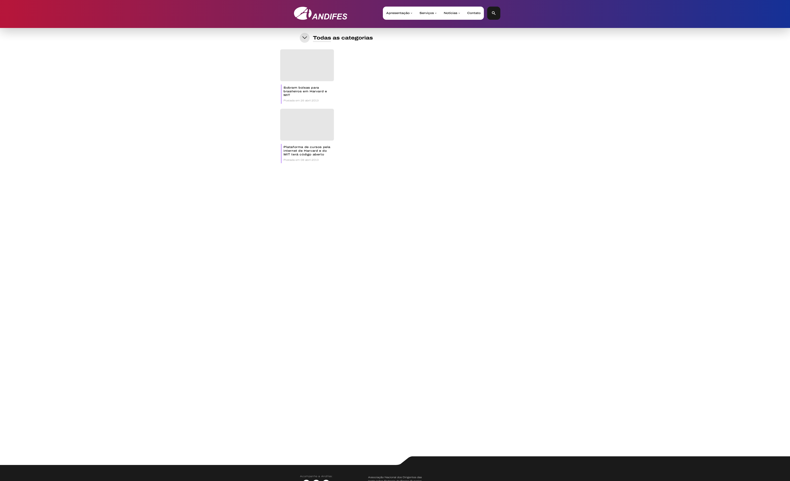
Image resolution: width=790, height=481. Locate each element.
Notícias (450, 13)
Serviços (426, 13)
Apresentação (398, 13)
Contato (474, 13)
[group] (307, 76)
